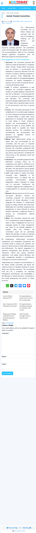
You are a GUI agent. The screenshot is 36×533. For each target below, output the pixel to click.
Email (4, 364)
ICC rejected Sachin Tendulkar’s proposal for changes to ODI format (25, 307)
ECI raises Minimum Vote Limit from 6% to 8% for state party (26, 298)
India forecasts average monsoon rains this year (25, 316)
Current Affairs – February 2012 (8, 297)
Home (3, 8)
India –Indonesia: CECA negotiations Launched (10, 305)
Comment (5, 333)
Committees (9, 323)
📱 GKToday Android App (18, 531)
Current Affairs (12, 8)
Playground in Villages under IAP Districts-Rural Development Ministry (9, 317)
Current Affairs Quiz (25, 8)
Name (4, 357)
